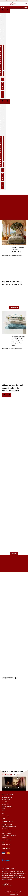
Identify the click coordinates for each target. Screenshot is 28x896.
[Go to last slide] (4, 395)
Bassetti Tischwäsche (7, 806)
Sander (3, 811)
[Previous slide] (2, 11)
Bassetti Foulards (6, 800)
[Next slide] (7, 11)
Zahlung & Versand (6, 833)
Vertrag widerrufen (6, 844)
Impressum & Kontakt (7, 824)
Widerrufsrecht (5, 829)
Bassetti (11, 194)
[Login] (22, 7)
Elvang (7, 628)
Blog (3, 842)
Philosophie (4, 837)
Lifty (17, 894)
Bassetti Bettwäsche (7, 797)
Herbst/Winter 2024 (10, 774)
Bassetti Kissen (7, 358)
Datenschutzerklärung (7, 831)
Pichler (3, 808)
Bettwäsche (7, 351)
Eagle (3, 814)
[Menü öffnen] (26, 4)
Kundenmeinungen (6, 840)
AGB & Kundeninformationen (9, 826)
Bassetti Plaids (8, 360)
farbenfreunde (6, 629)
